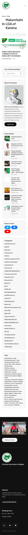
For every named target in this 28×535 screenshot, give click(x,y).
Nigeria (6, 313)
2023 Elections (8, 244)
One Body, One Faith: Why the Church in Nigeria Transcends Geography (16, 198)
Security (7, 325)
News (6, 310)
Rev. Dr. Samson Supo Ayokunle (13, 399)
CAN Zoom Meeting (10, 262)
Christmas (7, 268)
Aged (6, 247)
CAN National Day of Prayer (16, 137)
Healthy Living (8, 389)
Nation (6, 304)
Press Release (12, 395)
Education (7, 280)
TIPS (5, 331)
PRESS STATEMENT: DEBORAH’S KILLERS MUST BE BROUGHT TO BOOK (17, 153)
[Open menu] (25, 5)
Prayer (6, 395)
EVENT (6, 289)
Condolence (18, 383)
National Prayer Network (11, 307)
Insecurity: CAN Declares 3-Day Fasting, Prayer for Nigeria (16, 180)
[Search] (21, 73)
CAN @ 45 (18, 364)
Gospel (6, 298)
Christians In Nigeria (17, 381)
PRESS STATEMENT (10, 322)
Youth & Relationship (10, 343)
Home (4, 16)
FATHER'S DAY (8, 295)
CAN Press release (9, 368)
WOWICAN (7, 340)
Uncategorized (8, 334)
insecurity (15, 389)
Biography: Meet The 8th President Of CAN (17, 144)
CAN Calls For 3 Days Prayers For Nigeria (16, 162)
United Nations (8, 337)
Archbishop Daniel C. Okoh (12, 360)
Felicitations (16, 387)
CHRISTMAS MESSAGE (11, 271)
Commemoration (9, 274)
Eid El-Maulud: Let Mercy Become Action (17, 189)
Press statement (9, 397)
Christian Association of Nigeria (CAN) (13, 376)
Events (16, 385)
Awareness (7, 253)
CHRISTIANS (7, 381)
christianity (7, 379)
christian (14, 372)
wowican (10, 405)
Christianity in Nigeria (17, 379)
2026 (14, 358)
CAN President (8, 366)
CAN (5, 256)
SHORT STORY (8, 328)
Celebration (7, 372)
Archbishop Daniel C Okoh (11, 362)
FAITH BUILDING (9, 292)
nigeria (6, 393)
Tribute (21, 403)
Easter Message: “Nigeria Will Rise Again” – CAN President (17, 170)
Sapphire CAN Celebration (11, 401)
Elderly (6, 283)
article (6, 364)
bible (10, 364)
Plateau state (17, 393)
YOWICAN (7, 347)
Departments (8, 277)
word (5, 405)
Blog (8, 16)
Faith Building (8, 387)
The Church (12, 403)
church (13, 383)
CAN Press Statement (10, 259)
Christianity (7, 265)
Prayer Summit (8, 316)
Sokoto (6, 403)
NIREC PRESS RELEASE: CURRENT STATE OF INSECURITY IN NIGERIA (11, 54)
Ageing (6, 250)
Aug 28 (14, 58)
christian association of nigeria (12, 374)
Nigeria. (11, 393)
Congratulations (8, 385)
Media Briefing (8, 301)
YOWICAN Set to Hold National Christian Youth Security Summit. (17, 209)
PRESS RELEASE (9, 319)
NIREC (5, 46)
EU (5, 286)
